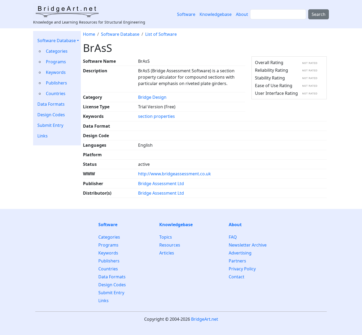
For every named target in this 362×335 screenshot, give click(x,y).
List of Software (161, 34)
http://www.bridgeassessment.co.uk (174, 174)
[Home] (68, 11)
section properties (156, 116)
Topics (165, 237)
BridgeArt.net (204, 319)
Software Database (56, 40)
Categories (57, 51)
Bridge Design (152, 97)
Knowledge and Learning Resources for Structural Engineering (89, 22)
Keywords (56, 72)
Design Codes (51, 115)
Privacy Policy (242, 269)
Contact (236, 277)
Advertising (240, 253)
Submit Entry (50, 125)
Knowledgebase (216, 14)
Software (186, 14)
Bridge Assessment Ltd (161, 183)
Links (42, 136)
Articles (166, 253)
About (242, 14)
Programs (56, 62)
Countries (55, 93)
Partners (237, 261)
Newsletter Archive (248, 245)
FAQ (233, 237)
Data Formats (51, 104)
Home (89, 34)
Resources (169, 245)
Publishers (56, 83)
